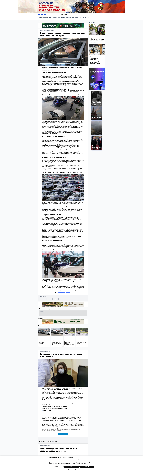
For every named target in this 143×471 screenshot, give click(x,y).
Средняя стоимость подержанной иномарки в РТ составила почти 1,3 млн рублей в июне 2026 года (57, 342)
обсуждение (55, 299)
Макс (59, 292)
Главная (40, 21)
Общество (41, 17)
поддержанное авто (62, 299)
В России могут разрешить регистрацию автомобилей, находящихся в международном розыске (69, 342)
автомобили (43, 299)
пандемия (49, 441)
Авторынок (49, 299)
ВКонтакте (68, 292)
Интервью (50, 17)
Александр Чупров (44, 296)
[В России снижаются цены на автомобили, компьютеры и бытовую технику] (82, 332)
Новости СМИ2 (41, 318)
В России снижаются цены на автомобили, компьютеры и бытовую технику (82, 341)
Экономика (45, 17)
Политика (55, 17)
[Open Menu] (39, 14)
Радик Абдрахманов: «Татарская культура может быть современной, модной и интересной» (97, 40)
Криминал (63, 17)
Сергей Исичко (43, 438)
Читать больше (63, 434)
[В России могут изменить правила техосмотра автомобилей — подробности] (44, 332)
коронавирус (43, 441)
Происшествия (68, 17)
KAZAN (45, 14)
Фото (73, 17)
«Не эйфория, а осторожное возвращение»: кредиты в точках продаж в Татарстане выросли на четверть (96, 62)
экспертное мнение (71, 299)
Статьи (76, 17)
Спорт (59, 17)
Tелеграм (63, 292)
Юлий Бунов (55, 441)
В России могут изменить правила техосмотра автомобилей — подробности (44, 341)
